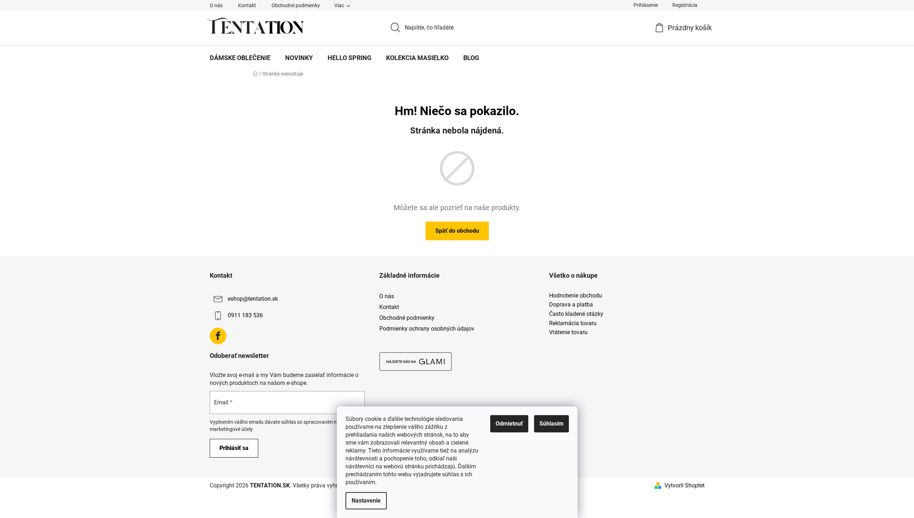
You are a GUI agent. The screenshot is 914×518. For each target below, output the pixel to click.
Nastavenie (366, 500)
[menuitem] (240, 58)
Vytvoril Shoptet (684, 485)
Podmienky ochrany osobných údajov (426, 328)
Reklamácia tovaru (573, 323)
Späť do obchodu (457, 230)
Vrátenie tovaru (568, 332)
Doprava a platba (571, 304)
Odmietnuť (509, 423)
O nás (216, 5)
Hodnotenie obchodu (575, 295)
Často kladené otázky (576, 314)
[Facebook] (218, 336)
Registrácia (684, 5)
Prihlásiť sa (234, 448)
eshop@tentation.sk (253, 298)
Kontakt (247, 5)
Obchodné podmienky (296, 5)
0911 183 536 (245, 315)
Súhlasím (551, 423)
